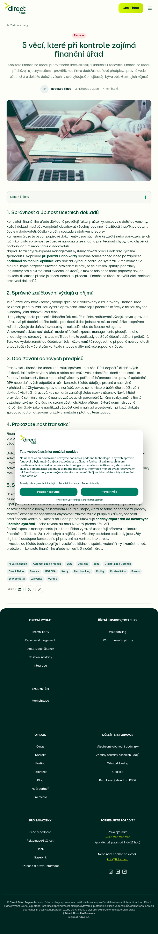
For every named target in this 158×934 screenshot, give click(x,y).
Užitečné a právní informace (40, 866)
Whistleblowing (117, 763)
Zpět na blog (17, 25)
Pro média (40, 797)
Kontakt (40, 755)
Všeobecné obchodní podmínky (118, 746)
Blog (40, 780)
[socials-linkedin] (117, 871)
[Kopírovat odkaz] (39, 589)
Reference (40, 772)
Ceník (40, 849)
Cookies (117, 772)
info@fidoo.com (117, 859)
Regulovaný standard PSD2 (117, 780)
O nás (40, 746)
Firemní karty (40, 632)
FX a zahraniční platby (118, 640)
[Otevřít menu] (150, 8)
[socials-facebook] (124, 871)
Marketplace (40, 701)
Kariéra (40, 763)
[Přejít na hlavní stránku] (15, 8)
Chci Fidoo (131, 8)
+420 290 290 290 (117, 837)
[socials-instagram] (110, 871)
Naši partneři (40, 789)
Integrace (40, 666)
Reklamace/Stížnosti (40, 841)
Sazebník (40, 857)
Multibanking (117, 632)
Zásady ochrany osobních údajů (117, 755)
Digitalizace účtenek (40, 649)
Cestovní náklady (40, 657)
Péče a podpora (40, 832)
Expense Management (40, 640)
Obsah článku (19, 197)
